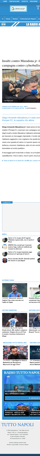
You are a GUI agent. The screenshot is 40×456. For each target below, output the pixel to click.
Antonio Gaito (22, 442)
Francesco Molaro (23, 444)
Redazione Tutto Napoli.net (13, 108)
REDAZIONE (34, 1)
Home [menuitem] (8, 19)
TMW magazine (14, 1)
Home (5, 1)
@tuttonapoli (31, 108)
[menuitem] (2, 19)
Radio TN (25, 1)
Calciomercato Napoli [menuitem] (28, 19)
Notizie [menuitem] (15, 19)
